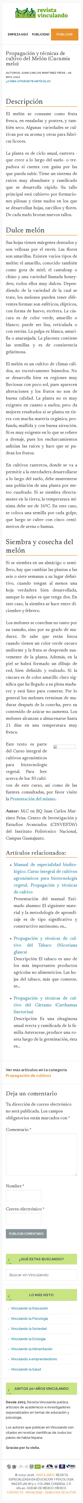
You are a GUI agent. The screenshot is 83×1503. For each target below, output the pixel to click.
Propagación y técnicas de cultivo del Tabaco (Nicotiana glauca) (45, 945)
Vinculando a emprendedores (34, 1359)
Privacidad (34, 1492)
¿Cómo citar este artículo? (28, 81)
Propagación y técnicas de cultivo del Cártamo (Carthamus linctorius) (45, 1005)
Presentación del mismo (32, 799)
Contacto (15, 1492)
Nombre (15, 1186)
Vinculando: (45, 1475)
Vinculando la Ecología (28, 1339)
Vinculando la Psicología (29, 1319)
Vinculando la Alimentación (31, 1349)
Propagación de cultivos (28, 1075)
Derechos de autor (60, 1492)
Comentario (18, 1130)
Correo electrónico (25, 1209)
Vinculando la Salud (26, 1369)
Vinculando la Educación (29, 1308)
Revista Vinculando (41, 16)
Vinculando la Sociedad (29, 1329)
